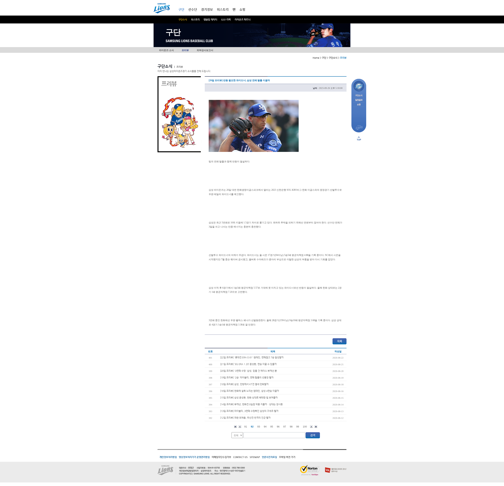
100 (305, 426)
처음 (235, 426)
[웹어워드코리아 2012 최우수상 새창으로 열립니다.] (335, 466)
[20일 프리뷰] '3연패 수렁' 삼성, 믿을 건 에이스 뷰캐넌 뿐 (248, 370)
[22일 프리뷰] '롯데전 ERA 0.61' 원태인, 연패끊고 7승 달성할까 (252, 357)
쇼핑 (242, 9)
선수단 (192, 9)
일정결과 (358, 100)
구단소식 (182, 19)
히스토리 (195, 19)
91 (245, 426)
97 (284, 426)
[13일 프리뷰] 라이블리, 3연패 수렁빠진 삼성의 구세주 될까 (249, 411)
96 (278, 426)
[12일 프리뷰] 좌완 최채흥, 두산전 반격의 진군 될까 (245, 417)
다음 (311, 426)
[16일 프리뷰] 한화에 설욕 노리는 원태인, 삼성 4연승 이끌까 (249, 390)
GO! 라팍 (226, 19)
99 (297, 426)
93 (258, 426)
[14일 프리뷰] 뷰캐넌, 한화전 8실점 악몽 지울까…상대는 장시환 (251, 404)
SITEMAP (255, 457)
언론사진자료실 (269, 457)
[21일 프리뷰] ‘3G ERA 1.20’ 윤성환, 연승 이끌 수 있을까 (248, 364)
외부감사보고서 (205, 50)
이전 (240, 426)
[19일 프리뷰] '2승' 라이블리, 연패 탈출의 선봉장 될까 (246, 377)
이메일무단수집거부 (221, 457)
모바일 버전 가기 (287, 457)
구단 (181, 9)
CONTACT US (240, 457)
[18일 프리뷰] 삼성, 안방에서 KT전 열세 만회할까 (244, 384)
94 (265, 426)
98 (291, 426)
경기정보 (207, 9)
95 (271, 426)
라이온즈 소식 (166, 50)
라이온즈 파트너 (242, 19)
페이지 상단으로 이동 (359, 138)
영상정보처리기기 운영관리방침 (194, 457)
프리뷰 (185, 50)
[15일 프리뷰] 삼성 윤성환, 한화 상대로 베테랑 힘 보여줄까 (249, 397)
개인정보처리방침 (168, 457)
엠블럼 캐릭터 (210, 19)
